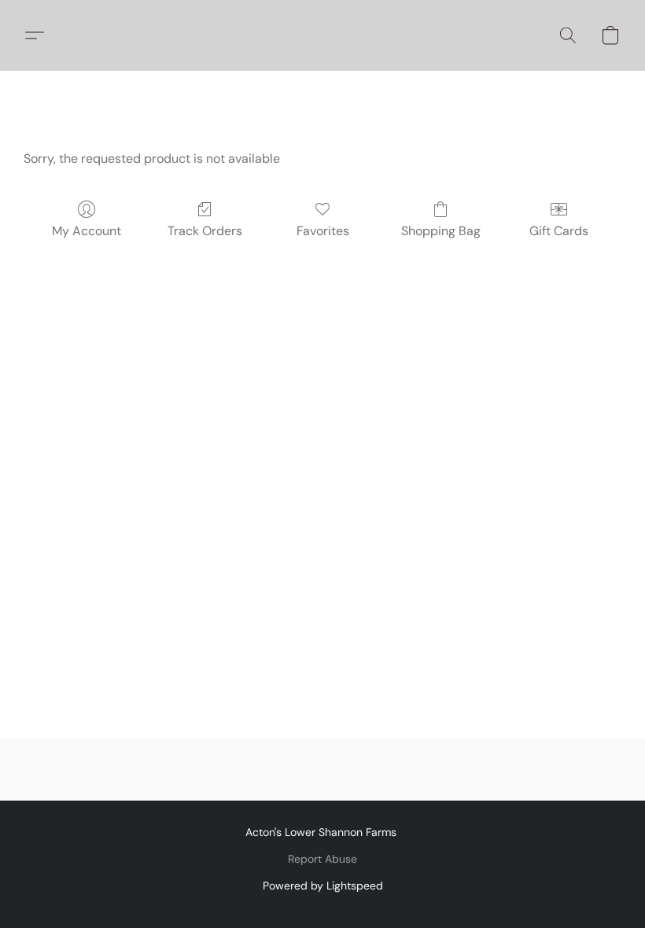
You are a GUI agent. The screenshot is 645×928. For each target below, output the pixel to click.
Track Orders (205, 231)
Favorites (323, 231)
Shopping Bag (441, 231)
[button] (40, 35)
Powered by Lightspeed (323, 885)
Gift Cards (558, 231)
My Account (86, 231)
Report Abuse (322, 859)
